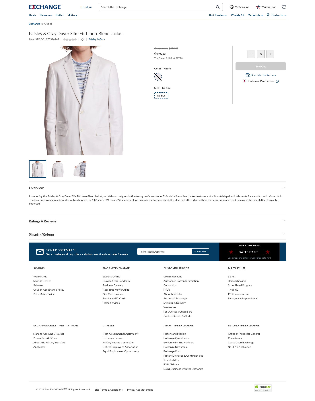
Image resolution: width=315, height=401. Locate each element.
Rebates (38, 285)
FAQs (167, 289)
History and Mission (175, 333)
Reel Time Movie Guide (116, 289)
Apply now (39, 346)
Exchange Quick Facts (176, 338)
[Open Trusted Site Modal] (263, 388)
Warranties (170, 307)
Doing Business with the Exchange (183, 368)
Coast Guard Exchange (241, 342)
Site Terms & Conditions (109, 389)
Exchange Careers (113, 338)
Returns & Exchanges (176, 298)
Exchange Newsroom (176, 346)
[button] (157, 220)
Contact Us (170, 285)
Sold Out (261, 66)
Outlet (59, 14)
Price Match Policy (43, 294)
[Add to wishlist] (82, 39)
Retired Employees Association (120, 346)
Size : (157, 87)
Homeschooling (237, 280)
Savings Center (42, 280)
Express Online (111, 276)
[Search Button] (218, 7)
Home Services (111, 302)
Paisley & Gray (96, 39)
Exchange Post (172, 351)
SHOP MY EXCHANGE (116, 268)
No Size (161, 95)
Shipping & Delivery (175, 302)
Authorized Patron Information (181, 280)
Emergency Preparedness (242, 298)
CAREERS (108, 325)
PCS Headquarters (238, 294)
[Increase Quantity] (270, 54)
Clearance (46, 14)
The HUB (233, 289)
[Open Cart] (284, 7)
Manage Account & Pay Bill (48, 333)
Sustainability (171, 360)
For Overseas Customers (178, 311)
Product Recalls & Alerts (177, 315)
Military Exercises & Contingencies (183, 355)
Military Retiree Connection (118, 342)
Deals (32, 14)
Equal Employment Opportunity (121, 351)
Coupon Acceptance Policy (48, 289)
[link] (70, 39)
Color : (158, 68)
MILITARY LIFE (236, 268)
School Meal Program (240, 285)
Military (72, 14)
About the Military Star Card (49, 342)
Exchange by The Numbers (179, 342)
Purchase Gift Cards (114, 298)
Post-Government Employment (121, 333)
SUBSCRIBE (200, 251)
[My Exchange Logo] (52, 7)
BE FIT (232, 276)
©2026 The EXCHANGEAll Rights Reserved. (63, 389)
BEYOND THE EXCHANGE (244, 325)
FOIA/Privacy (171, 364)
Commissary (235, 338)
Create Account (173, 276)
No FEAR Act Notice (239, 346)
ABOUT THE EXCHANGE (179, 325)
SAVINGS (38, 268)
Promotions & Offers (45, 338)
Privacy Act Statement (140, 389)
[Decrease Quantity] (251, 54)
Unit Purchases (218, 14)
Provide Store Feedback (116, 280)
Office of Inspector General (244, 333)
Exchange (34, 23)
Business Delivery (113, 285)
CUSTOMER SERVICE (176, 268)
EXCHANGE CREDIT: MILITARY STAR (55, 325)
